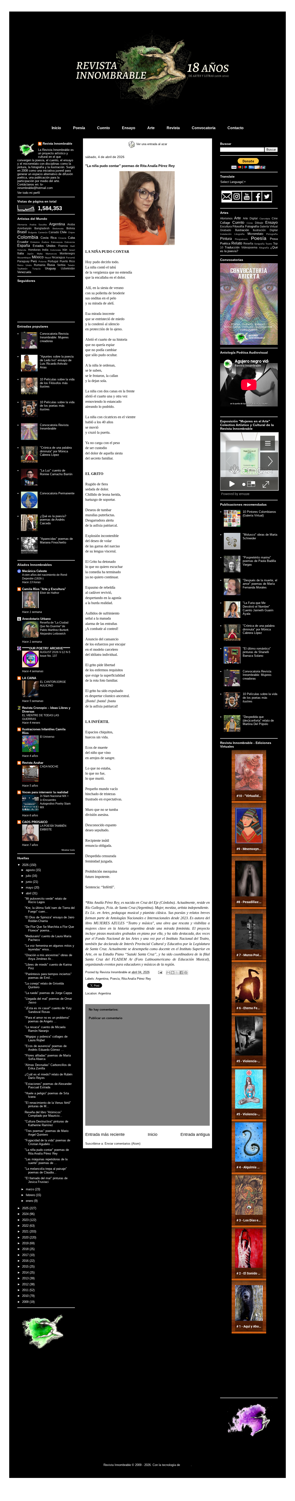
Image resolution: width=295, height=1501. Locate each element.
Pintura (226, 239)
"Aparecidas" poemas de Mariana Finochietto (56, 540)
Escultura (226, 226)
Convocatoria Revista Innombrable (54, 426)
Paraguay (23, 261)
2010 (26, 1296)
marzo (30, 1189)
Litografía (239, 234)
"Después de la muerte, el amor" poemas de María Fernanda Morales (260, 584)
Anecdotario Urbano (36, 619)
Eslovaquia (57, 242)
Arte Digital (250, 218)
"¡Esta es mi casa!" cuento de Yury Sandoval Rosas (48, 1010)
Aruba (71, 224)
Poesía (79, 128)
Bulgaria (32, 232)
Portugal (53, 261)
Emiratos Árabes (39, 242)
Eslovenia (70, 242)
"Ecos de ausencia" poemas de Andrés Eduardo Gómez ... (46, 1047)
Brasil (22, 232)
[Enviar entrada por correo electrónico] (159, 972)
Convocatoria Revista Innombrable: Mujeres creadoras (54, 337)
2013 (26, 1278)
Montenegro (67, 253)
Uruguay (50, 268)
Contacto (235, 128)
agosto (31, 870)
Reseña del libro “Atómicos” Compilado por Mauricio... (43, 1114)
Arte (151, 128)
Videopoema (249, 247)
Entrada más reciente (105, 1134)
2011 (26, 1290)
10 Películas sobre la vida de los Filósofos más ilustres (57, 383)
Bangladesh (42, 228)
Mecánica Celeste (34, 571)
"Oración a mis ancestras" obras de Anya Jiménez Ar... (48, 957)
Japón (30, 253)
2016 (26, 1260)
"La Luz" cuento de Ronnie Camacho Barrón (56, 472)
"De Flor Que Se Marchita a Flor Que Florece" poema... (49, 928)
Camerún (43, 232)
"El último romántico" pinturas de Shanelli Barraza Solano (257, 652)
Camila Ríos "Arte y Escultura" (44, 589)
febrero (31, 1195)
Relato (236, 243)
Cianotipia (265, 218)
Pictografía (272, 234)
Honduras (34, 249)
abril (29, 893)
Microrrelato (255, 234)
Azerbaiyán (24, 228)
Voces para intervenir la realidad (45, 792)
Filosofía (238, 226)
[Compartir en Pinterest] (185, 972)
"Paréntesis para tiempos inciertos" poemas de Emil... (48, 975)
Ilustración (242, 230)
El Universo (47, 736)
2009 (26, 1302)
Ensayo (128, 128)
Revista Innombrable (57, 143)
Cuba (71, 237)
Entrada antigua (195, 1134)
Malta (40, 253)
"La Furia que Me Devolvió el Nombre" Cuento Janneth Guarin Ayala (258, 608)
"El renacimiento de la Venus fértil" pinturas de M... (48, 1104)
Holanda (21, 250)
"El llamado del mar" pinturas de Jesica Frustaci (46, 1180)
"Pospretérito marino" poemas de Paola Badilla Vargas (259, 561)
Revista (173, 128)
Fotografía (252, 226)
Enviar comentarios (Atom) (122, 1143)
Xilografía (264, 247)
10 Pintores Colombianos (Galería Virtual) (259, 513)
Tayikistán (22, 268)
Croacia (62, 238)
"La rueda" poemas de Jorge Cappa (48, 993)
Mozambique (24, 257)
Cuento (103, 128)
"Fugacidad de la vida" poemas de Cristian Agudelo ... (47, 1142)
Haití (72, 246)
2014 (26, 1272)
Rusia (51, 265)
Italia (20, 253)
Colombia (27, 237)
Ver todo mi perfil (28, 192)
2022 (26, 1225)
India (45, 249)
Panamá (70, 257)
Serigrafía (259, 243)
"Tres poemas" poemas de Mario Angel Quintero (46, 1132)
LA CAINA (29, 678)
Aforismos (226, 218)
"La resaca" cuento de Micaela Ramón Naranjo (45, 1028)
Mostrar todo (68, 850)
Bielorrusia (58, 228)
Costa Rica (48, 237)
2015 (26, 1266)
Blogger (186, 1465)
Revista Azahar (32, 762)
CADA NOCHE (49, 766)
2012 (26, 1284)
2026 (26, 865)
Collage (225, 222)
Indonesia (55, 250)
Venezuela (24, 272)
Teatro (269, 243)
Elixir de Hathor (49, 592)
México (38, 257)
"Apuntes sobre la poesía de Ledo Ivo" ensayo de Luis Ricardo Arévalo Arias (57, 362)
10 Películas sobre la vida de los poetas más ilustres (57, 405)
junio (29, 881)
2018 (26, 1249)
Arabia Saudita (38, 224)
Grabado (225, 230)
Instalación (226, 234)
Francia (63, 245)
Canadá (54, 232)
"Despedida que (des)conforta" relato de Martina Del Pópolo (258, 720)
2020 (26, 1237)
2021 (26, 1231)
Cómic (250, 223)
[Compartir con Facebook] (181, 972)
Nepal (48, 257)
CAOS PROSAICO (34, 822)
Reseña (248, 243)
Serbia (61, 264)
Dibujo (259, 222)
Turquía (36, 268)
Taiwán (71, 265)
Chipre (71, 232)
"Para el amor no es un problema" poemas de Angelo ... (47, 1019)
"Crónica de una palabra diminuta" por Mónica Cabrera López (56, 451)
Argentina (102, 978)
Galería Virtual (269, 226)
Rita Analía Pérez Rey (136, 978)
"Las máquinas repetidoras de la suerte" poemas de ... (46, 1161)
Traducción (232, 247)
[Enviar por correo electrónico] (168, 972)
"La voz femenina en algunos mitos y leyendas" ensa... (49, 947)
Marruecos (51, 253)
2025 (26, 1208)
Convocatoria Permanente (57, 493)
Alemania (22, 224)
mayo (30, 887)
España (23, 246)
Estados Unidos (44, 246)
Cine (275, 218)
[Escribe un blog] (172, 972)
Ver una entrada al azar (151, 144)
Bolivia (70, 228)
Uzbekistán (68, 268)
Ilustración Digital (265, 230)
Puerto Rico (67, 261)
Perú (34, 261)
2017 (26, 1255)
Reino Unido (24, 265)
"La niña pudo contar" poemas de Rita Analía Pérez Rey (47, 1151)
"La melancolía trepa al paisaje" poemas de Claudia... (46, 1170)
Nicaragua (58, 257)
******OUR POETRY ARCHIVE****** (46, 648)
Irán (64, 249)
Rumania (39, 264)
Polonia (42, 261)
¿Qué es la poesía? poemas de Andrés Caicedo (53, 519)
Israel (72, 250)
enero (30, 1201)
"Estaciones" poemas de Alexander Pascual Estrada (48, 1085)
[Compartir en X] (177, 972)
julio (29, 875)
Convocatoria (203, 128)
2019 (26, 1243)
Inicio (56, 128)
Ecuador (22, 242)
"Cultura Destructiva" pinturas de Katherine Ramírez (46, 1123)
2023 (26, 1220)
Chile (63, 232)
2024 (26, 1214)
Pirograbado (241, 239)
